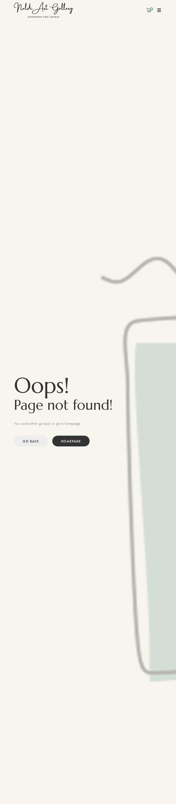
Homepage (71, 441)
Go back (31, 441)
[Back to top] (164, 792)
